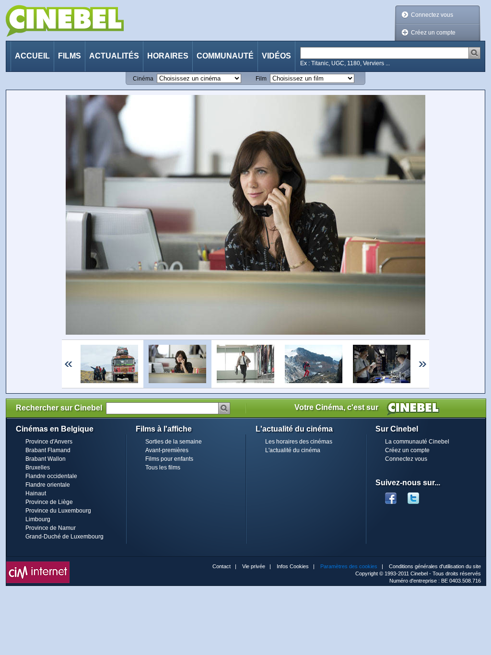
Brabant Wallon (45, 459)
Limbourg (37, 519)
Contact (221, 566)
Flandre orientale (47, 484)
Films (69, 56)
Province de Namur (50, 528)
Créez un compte (433, 32)
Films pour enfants (169, 459)
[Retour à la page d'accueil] (65, 21)
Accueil (32, 56)
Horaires (167, 56)
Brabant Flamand (47, 450)
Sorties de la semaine (173, 441)
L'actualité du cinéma (292, 450)
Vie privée (253, 566)
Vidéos (276, 56)
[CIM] (38, 564)
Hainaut (35, 493)
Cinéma (143, 78)
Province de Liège (49, 502)
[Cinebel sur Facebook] (390, 495)
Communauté (225, 56)
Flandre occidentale (51, 476)
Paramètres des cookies (348, 566)
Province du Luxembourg (58, 510)
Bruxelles (37, 467)
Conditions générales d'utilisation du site (435, 566)
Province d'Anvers (48, 441)
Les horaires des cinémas (298, 441)
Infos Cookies (293, 566)
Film (261, 78)
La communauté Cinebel (417, 441)
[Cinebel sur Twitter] (418, 495)
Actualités (114, 56)
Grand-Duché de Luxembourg (64, 536)
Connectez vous (432, 15)
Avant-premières (166, 450)
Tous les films (162, 467)
